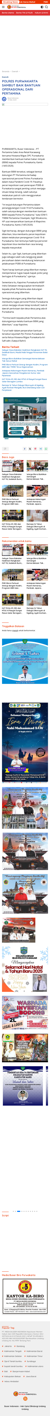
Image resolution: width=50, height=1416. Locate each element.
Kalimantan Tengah (13, 1351)
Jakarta (8, 1346)
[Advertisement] (25, 42)
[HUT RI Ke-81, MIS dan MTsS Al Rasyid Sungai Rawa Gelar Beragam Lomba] (12, 516)
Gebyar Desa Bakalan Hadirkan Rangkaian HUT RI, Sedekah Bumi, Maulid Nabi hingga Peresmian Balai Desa (24, 352)
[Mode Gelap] (42, 7)
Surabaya (31, 1361)
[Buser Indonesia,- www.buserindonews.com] (16, 7)
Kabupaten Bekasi (12, 1376)
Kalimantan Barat (34, 1351)
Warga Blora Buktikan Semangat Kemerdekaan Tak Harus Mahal (23, 359)
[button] (40, 415)
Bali (6, 1371)
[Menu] (4, 7)
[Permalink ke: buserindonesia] (4, 98)
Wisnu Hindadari (11, 1381)
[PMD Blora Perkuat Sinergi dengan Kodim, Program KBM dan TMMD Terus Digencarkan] (12, 491)
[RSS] (25, 1399)
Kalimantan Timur (35, 1356)
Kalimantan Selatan (13, 1356)
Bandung (21, 1346)
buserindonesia (13, 98)
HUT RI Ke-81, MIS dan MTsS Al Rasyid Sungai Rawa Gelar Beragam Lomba (24, 380)
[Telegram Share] (41, 449)
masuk (15, 630)
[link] (25, 418)
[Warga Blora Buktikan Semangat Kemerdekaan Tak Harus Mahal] (37, 466)
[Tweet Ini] (30, 449)
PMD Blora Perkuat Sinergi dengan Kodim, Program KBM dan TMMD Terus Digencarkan (25, 365)
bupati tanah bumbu (13, 1366)
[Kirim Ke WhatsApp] (46, 449)
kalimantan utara (35, 1366)
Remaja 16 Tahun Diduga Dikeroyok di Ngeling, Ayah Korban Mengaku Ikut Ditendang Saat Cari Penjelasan (23, 387)
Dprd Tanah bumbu (13, 1361)
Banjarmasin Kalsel (21, 1371)
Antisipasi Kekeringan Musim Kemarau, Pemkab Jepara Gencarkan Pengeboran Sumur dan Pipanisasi (23, 373)
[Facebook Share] (25, 449)
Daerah (5, 77)
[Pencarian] (46, 7)
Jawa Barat (31, 1376)
